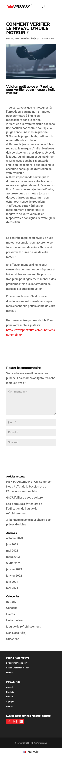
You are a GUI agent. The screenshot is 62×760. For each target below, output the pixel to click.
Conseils (11, 607)
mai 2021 (12, 588)
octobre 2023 (14, 538)
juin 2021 (12, 581)
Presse (9, 696)
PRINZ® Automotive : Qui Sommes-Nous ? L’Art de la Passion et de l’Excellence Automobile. (29, 486)
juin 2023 (12, 544)
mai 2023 (12, 550)
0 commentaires (46, 38)
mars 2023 (13, 556)
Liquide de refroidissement (23, 626)
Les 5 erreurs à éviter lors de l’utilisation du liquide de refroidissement (24, 508)
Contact (9, 706)
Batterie (11, 601)
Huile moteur (14, 620)
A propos (10, 701)
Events (10, 614)
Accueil (9, 687)
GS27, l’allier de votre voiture (24, 497)
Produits (10, 692)
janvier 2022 (14, 575)
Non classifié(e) (29, 38)
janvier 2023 (14, 569)
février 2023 (13, 563)
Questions (12, 639)
